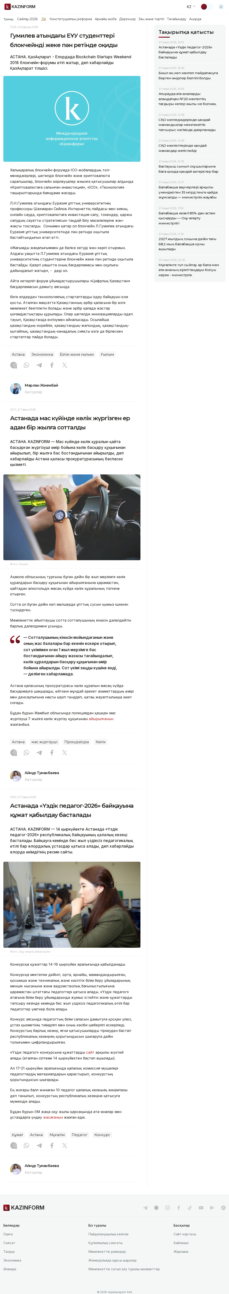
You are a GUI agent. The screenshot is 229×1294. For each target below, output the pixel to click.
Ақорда (195, 19)
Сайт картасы (185, 1234)
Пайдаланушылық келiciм (108, 1234)
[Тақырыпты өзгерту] (206, 6)
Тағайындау (177, 19)
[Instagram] (13, 365)
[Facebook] (51, 365)
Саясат (9, 1243)
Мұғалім (57, 1135)
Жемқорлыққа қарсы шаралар (112, 1260)
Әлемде (9, 1269)
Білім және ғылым (77, 354)
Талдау (9, 1251)
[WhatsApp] (26, 365)
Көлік (101, 742)
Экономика (42, 354)
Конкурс (102, 1135)
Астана (18, 354)
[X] (64, 365)
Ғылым (107, 354)
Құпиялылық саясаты (105, 1243)
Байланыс (181, 1243)
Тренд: (8, 19)
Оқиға (8, 1234)
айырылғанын (101, 719)
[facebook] (178, 1208)
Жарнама (181, 1251)
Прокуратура (76, 742)
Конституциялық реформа (71, 19)
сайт (90, 1052)
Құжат (17, 1135)
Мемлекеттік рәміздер (107, 1251)
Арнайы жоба (106, 19)
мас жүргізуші (44, 742)
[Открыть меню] (221, 6)
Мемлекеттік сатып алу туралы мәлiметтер (124, 1269)
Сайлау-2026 (27, 19)
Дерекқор (127, 19)
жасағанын (53, 1117)
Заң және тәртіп (151, 19)
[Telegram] (39, 365)
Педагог (79, 1135)
